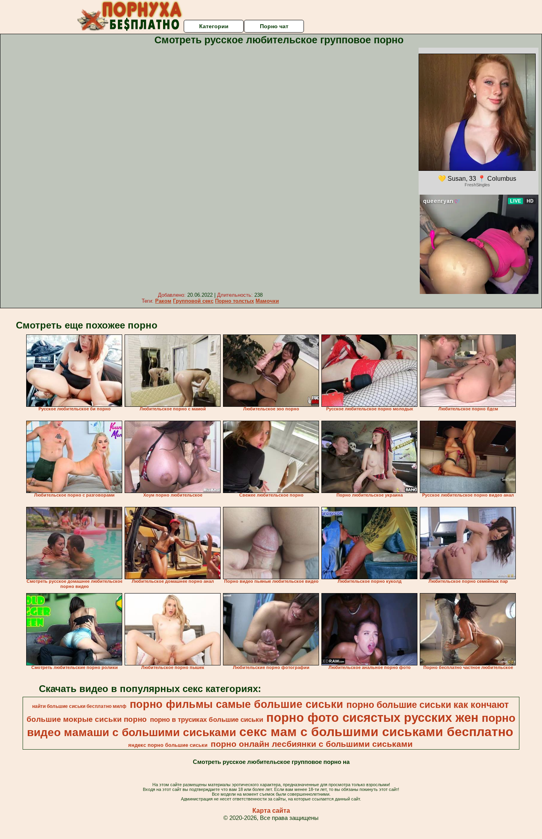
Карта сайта (271, 810)
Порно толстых (234, 301)
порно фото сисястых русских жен (372, 717)
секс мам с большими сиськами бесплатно (376, 732)
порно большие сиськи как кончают (427, 705)
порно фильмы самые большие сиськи (236, 704)
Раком (163, 301)
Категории (214, 26)
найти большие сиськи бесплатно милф (79, 706)
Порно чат (274, 26)
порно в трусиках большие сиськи (206, 719)
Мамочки (267, 301)
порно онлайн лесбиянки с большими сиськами (312, 744)
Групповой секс (193, 301)
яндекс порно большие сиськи (168, 745)
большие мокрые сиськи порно (87, 719)
